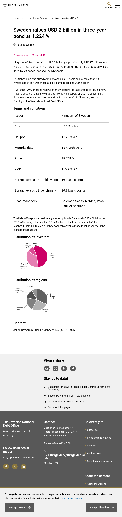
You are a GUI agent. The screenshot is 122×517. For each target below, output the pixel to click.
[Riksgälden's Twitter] (15, 466)
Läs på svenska (25, 44)
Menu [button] (117, 7)
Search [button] (109, 7)
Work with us (94, 453)
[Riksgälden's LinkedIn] (23, 466)
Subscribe (92, 429)
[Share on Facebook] (73, 368)
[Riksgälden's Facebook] (6, 466)
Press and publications (99, 437)
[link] (15, 5)
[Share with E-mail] (47, 368)
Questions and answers (99, 461)
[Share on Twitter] (55, 368)
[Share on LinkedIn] (64, 368)
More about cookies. (72, 498)
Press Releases (41, 18)
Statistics (92, 445)
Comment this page (59, 407)
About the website (96, 483)
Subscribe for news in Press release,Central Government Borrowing (79, 388)
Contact (49, 463)
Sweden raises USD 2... (67, 18)
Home (16, 18)
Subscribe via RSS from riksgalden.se (69, 395)
